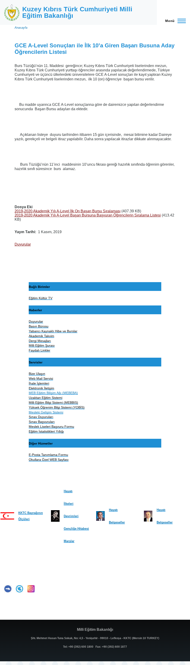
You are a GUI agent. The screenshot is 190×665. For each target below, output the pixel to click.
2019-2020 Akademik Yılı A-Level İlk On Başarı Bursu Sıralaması (67, 211)
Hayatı (68, 491)
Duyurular (23, 244)
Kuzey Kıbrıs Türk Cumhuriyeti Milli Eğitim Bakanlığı (77, 12)
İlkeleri (68, 503)
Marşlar (69, 541)
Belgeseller (117, 522)
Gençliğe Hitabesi (76, 528)
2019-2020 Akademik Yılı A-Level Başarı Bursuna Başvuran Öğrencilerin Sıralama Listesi (88, 215)
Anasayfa (21, 27)
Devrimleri (71, 516)
